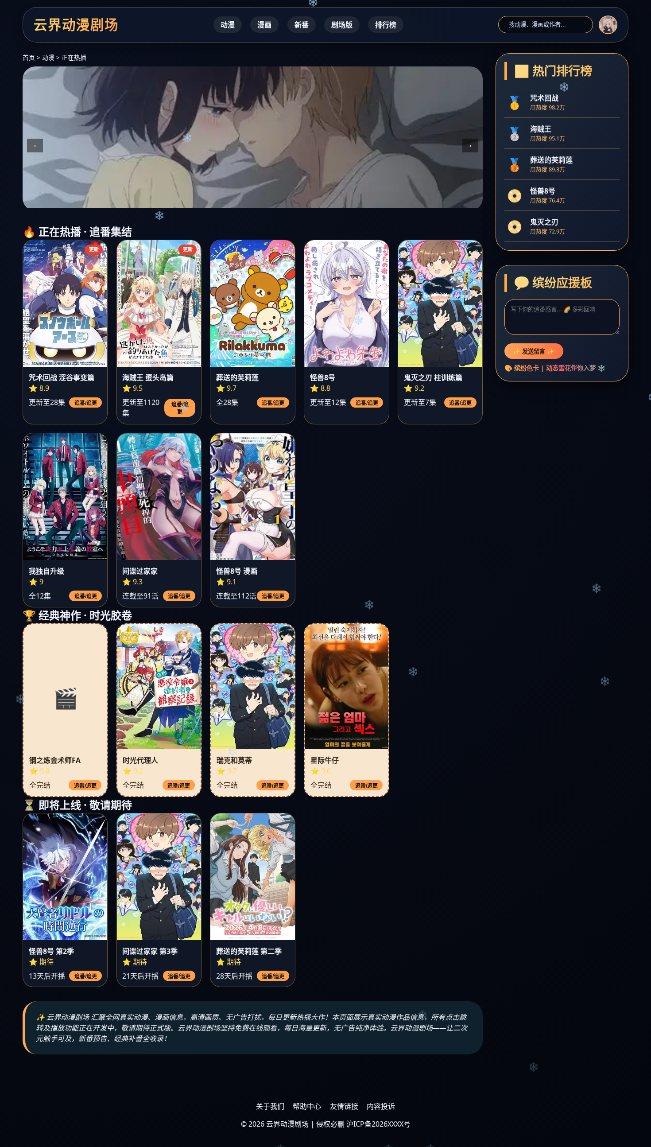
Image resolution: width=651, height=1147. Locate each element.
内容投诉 (381, 1106)
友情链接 (344, 1106)
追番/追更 (85, 403)
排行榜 (385, 25)
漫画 (264, 25)
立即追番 (50, 190)
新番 (301, 25)
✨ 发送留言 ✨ (533, 351)
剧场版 (342, 25)
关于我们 (270, 1106)
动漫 (228, 25)
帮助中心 (307, 1106)
